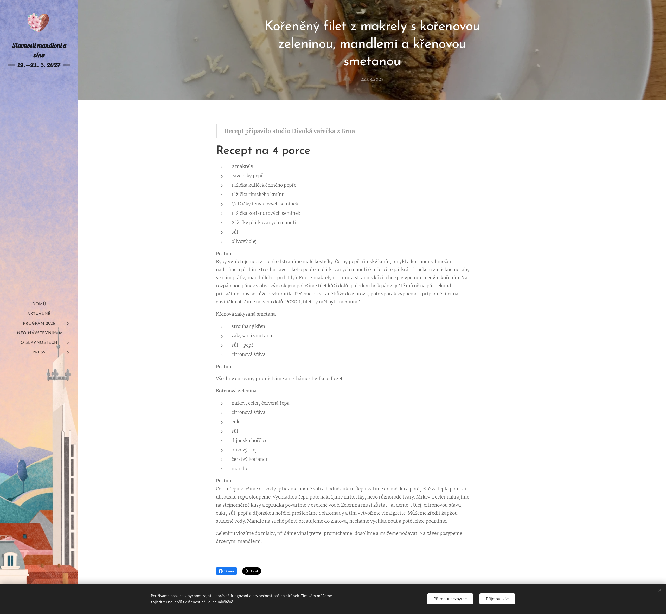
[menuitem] (39, 304)
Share (229, 571)
